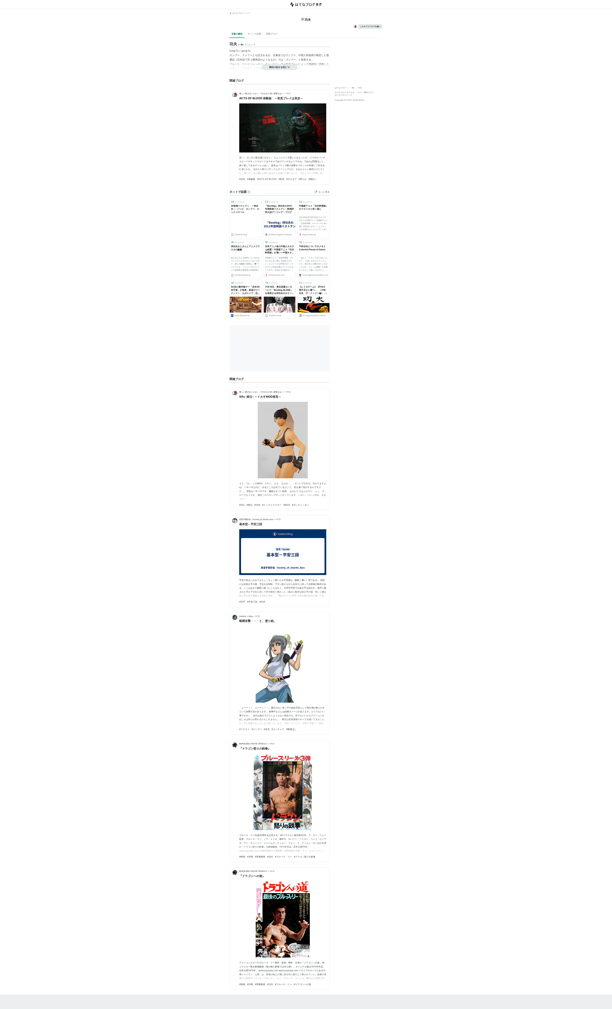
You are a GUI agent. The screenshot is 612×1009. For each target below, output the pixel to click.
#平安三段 (252, 601)
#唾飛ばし (291, 729)
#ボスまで (291, 179)
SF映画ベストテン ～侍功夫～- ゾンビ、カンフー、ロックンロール (245, 208)
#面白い (313, 179)
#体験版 (251, 179)
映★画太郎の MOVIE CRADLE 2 (253, 743)
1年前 (288, 93)
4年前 (288, 392)
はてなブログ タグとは (344, 92)
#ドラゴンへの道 (302, 984)
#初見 (281, 179)
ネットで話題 (254, 33)
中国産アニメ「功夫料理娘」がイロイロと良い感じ (313, 207)
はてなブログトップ (343, 95)
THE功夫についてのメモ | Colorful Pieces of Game (312, 248)
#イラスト (244, 729)
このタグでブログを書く (370, 26)
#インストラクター (271, 504)
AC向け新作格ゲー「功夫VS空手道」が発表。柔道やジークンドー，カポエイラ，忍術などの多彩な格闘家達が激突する (245, 290)
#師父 (249, 504)
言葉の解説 (237, 33)
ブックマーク (237, 201)
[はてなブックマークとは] (249, 191)
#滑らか (303, 179)
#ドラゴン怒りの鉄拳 (304, 856)
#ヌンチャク (278, 729)
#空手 (242, 601)
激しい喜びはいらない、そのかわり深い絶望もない (261, 93)
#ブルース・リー (283, 856)
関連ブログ (271, 33)
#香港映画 (260, 856)
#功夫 (242, 179)
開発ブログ (368, 92)
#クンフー (256, 729)
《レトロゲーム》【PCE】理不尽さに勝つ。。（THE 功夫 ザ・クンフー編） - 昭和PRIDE (313, 290)
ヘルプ (359, 92)
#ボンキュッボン (300, 504)
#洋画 (250, 856)
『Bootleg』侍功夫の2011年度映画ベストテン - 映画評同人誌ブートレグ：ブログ (279, 208)
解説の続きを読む (278, 67)
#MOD (286, 504)
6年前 (272, 743)
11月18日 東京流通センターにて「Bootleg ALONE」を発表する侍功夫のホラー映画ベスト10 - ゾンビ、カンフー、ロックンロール (279, 290)
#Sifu (242, 504)
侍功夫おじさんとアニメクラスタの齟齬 (245, 248)
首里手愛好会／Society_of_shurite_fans (256, 519)
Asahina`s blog (246, 616)
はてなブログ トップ (241, 13)
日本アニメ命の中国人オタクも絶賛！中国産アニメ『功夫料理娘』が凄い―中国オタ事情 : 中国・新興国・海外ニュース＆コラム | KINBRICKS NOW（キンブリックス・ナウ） (279, 249)
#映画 (242, 856)
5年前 (257, 616)
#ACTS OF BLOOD (267, 179)
